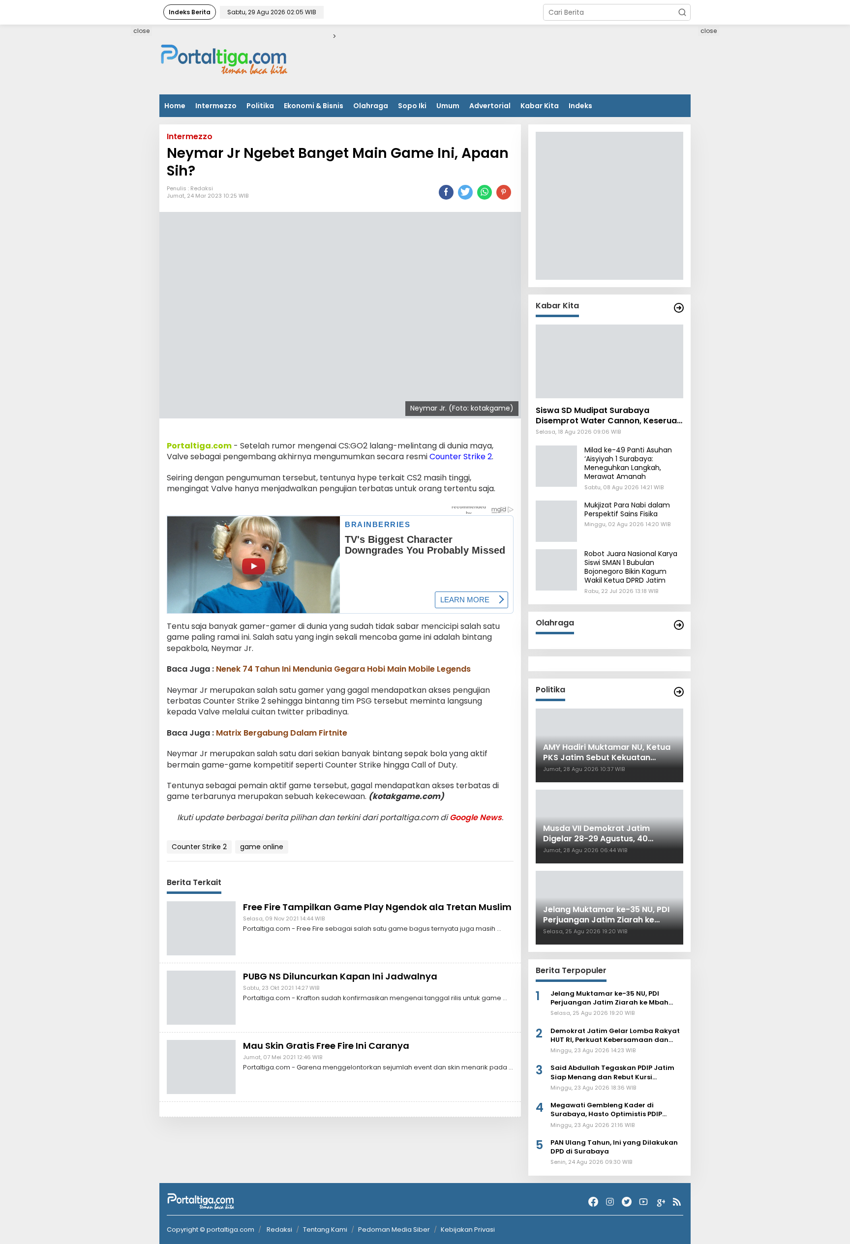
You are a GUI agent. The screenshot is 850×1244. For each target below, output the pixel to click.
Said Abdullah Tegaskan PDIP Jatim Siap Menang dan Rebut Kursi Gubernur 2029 (612, 1072)
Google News (476, 817)
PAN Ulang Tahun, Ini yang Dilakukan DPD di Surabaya (614, 1147)
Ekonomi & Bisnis (313, 106)
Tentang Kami (325, 1229)
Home (174, 106)
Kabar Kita (539, 106)
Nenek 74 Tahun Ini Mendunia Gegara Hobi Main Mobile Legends (343, 669)
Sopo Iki (412, 106)
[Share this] (446, 192)
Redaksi (201, 189)
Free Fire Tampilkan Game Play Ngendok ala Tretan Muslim (377, 907)
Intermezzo (216, 106)
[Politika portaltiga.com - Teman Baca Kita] (679, 692)
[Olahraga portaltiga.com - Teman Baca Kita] (679, 625)
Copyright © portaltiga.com (210, 1229)
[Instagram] (610, 1202)
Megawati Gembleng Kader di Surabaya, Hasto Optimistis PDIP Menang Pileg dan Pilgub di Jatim (608, 1110)
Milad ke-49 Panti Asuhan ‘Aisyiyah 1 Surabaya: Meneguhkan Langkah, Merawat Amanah (628, 463)
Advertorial (490, 106)
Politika (260, 106)
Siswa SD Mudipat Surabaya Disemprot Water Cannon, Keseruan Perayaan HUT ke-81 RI (609, 416)
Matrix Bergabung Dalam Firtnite (281, 733)
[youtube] (643, 1202)
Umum (447, 106)
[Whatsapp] (484, 192)
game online (261, 847)
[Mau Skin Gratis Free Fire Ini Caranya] (201, 1066)
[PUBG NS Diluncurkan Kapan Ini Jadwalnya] (201, 997)
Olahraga (370, 106)
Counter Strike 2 (460, 457)
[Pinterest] (503, 192)
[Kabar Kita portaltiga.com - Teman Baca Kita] (679, 308)
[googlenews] (660, 1202)
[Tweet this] (465, 192)
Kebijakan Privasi (468, 1229)
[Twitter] (626, 1202)
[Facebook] (593, 1202)
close (141, 31)
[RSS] (676, 1202)
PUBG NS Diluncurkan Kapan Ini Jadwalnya (340, 976)
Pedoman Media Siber (394, 1229)
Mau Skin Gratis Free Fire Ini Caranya (326, 1045)
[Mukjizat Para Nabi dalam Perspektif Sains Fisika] (556, 521)
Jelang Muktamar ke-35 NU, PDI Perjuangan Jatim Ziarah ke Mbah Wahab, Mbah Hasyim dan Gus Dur (610, 998)
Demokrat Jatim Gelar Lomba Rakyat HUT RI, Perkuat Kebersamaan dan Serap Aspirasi (615, 1035)
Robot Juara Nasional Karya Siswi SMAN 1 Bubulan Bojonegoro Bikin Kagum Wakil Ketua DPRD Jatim (630, 567)
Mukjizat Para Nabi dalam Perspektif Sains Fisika (627, 509)
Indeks (580, 106)
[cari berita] (682, 12)
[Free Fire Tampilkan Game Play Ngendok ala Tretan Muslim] (201, 928)
